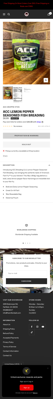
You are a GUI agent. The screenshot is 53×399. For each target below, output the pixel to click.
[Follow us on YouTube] (43, 327)
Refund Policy (8, 333)
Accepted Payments (11, 338)
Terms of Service (9, 346)
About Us (6, 324)
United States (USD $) (12, 364)
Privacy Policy (8, 342)
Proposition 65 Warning (27, 136)
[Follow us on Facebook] (32, 327)
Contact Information (11, 351)
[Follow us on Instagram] (37, 327)
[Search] (9, 14)
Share (5, 156)
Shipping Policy (9, 329)
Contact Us (7, 355)
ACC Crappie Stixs (11, 107)
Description (9, 165)
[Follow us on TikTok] (32, 332)
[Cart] (49, 14)
